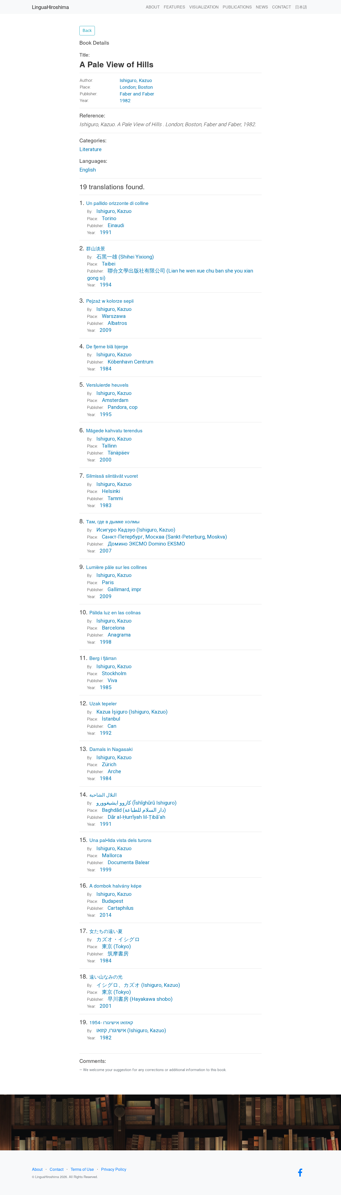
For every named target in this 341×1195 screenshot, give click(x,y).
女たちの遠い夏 (106, 930)
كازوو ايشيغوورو (113, 803)
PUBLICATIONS (237, 7)
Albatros (117, 323)
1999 (106, 870)
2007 (106, 551)
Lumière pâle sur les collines (116, 566)
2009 (106, 330)
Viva (112, 680)
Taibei (108, 264)
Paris (108, 582)
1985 (106, 687)
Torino (109, 218)
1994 (106, 285)
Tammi (115, 498)
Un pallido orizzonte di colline (117, 202)
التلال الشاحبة (103, 794)
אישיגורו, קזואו (111, 1030)
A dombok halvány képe (115, 885)
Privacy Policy (113, 1169)
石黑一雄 (106, 257)
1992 (106, 733)
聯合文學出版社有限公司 (136, 271)
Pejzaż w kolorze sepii (110, 300)
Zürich (109, 764)
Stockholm (114, 673)
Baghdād (112, 810)
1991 (106, 232)
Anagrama (119, 635)
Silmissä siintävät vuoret (112, 475)
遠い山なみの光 (106, 976)
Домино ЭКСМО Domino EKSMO (146, 544)
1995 (106, 414)
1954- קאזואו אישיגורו (111, 1022)
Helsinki (111, 491)
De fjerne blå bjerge (107, 346)
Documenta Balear (129, 862)
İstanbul (111, 719)
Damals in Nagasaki (111, 748)
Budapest (112, 901)
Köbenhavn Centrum (130, 362)
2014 (106, 915)
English (87, 170)
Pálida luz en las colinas (115, 612)
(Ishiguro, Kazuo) (156, 530)
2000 (106, 460)
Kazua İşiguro (112, 712)
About (37, 1169)
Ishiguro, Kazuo (136, 80)
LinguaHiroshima (50, 6)
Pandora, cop (123, 407)
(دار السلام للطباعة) (144, 810)
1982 (125, 100)
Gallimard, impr (124, 589)
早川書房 (118, 999)
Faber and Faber (137, 94)
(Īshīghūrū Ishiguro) (154, 803)
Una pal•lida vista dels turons (120, 839)
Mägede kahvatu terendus (114, 430)
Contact (56, 1169)
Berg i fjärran (103, 657)
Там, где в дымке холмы (113, 521)
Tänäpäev (118, 453)
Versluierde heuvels (107, 384)
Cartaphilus (121, 908)
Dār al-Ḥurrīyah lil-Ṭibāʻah (136, 817)
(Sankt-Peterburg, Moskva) (196, 537)
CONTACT (281, 7)
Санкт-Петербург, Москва (133, 537)
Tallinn (109, 446)
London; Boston (136, 87)
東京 (107, 946)
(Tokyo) (122, 946)
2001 (106, 1006)
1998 (106, 642)
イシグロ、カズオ (118, 985)
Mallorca (112, 855)
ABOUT (153, 7)
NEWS (262, 7)
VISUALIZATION (204, 7)
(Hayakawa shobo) (151, 999)
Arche (114, 771)
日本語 (301, 7)
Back (87, 30)
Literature (90, 149)
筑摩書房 (118, 954)
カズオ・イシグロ (118, 939)
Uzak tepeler (103, 703)
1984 (106, 369)
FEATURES (174, 7)
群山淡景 (95, 248)
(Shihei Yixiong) (136, 257)
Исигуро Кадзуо (115, 530)
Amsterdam (115, 400)
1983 (106, 505)
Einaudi (116, 225)
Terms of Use (82, 1169)
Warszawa (114, 316)
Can (112, 726)
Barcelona (113, 628)
